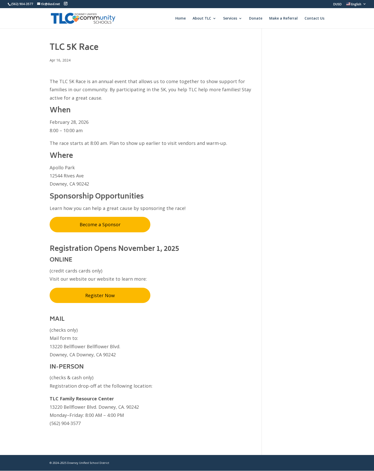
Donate (255, 19)
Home (180, 19)
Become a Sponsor (100, 224)
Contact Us (314, 19)
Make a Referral (283, 19)
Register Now (100, 295)
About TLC (202, 19)
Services (230, 19)
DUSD (337, 4)
